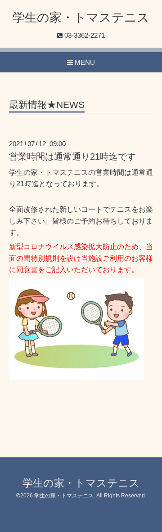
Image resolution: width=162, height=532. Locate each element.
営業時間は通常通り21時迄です (72, 156)
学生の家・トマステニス (81, 17)
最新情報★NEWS (47, 105)
